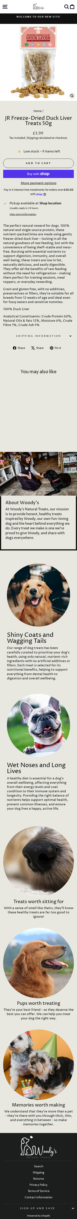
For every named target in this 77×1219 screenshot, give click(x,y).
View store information (23, 214)
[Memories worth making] (38, 1064)
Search (38, 1166)
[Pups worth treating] (38, 963)
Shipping (32, 138)
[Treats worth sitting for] (38, 861)
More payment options (38, 183)
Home (37, 111)
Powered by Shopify (38, 1216)
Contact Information (38, 1197)
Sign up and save (37, 1208)
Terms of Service (39, 1191)
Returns (38, 1179)
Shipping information (38, 336)
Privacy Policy (38, 1185)
